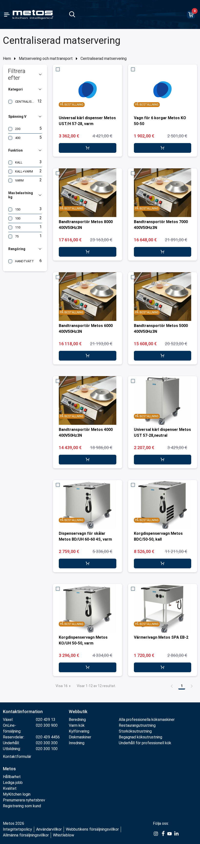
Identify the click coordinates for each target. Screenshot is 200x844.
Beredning (77, 719)
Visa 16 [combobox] (62, 686)
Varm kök (77, 725)
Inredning (76, 743)
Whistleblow (63, 835)
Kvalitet (10, 788)
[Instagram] (156, 833)
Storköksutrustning (135, 731)
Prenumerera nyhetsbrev (24, 800)
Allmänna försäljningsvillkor (26, 835)
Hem (7, 58)
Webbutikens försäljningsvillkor (92, 829)
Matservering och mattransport (46, 58)
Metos (9, 768)
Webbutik (78, 711)
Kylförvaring (79, 731)
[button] (25, 74)
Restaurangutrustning (137, 725)
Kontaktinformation (23, 711)
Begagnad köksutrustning (140, 737)
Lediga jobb (13, 782)
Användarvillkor (49, 829)
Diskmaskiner (80, 737)
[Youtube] (169, 833)
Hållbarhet (12, 776)
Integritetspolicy (17, 829)
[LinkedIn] (176, 833)
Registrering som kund (22, 806)
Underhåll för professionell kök (145, 743)
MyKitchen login (16, 794)
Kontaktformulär (17, 756)
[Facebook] (163, 833)
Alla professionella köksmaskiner (147, 719)
